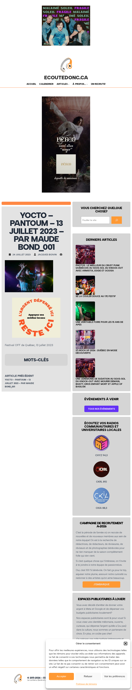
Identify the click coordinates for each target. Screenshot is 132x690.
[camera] (62, 254)
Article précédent (19, 375)
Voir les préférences (114, 676)
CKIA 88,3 (101, 508)
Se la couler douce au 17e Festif (96, 296)
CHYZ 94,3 (101, 455)
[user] (36, 254)
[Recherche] (116, 220)
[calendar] (11, 254)
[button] (125, 643)
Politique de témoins (86, 684)
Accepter (61, 676)
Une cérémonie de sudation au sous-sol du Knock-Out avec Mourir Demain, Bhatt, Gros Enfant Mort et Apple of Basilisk (101, 382)
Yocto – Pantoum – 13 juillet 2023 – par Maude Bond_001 (19, 383)
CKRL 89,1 (101, 481)
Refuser (88, 676)
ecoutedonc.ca (66, 78)
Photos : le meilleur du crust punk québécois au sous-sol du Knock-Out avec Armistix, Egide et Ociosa (99, 268)
